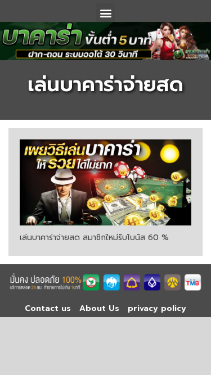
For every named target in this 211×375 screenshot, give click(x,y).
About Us (99, 308)
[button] (105, 12)
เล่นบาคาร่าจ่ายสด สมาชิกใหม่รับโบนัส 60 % (94, 237)
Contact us (48, 308)
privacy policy (157, 308)
